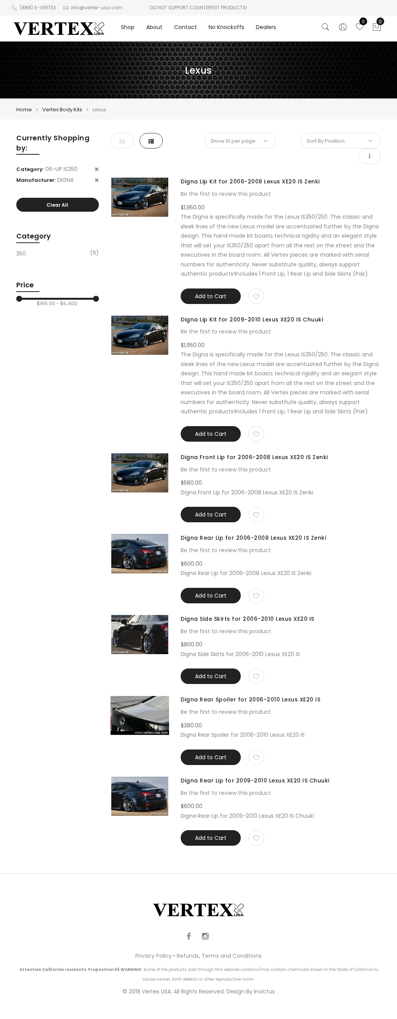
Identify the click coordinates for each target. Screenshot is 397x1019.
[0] (376, 29)
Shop (128, 27)
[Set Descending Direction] (369, 156)
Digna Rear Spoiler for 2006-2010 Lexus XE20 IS (250, 699)
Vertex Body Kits (62, 109)
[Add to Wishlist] (256, 296)
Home (24, 109)
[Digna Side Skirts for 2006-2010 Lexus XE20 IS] (139, 634)
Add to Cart (210, 296)
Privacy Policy (153, 956)
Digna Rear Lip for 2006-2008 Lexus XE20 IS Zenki (253, 538)
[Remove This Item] (97, 169)
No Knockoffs (226, 27)
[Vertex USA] (59, 28)
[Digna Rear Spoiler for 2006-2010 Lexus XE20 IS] (139, 715)
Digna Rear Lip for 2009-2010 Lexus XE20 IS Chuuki (255, 780)
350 (21, 253)
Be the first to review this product (226, 194)
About (154, 27)
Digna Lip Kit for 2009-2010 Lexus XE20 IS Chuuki (252, 319)
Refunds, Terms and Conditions (219, 956)
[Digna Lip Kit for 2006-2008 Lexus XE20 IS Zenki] (139, 197)
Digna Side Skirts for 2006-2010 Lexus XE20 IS (247, 619)
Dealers (266, 27)
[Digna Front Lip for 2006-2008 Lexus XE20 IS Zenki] (139, 472)
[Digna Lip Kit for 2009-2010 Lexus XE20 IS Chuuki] (139, 335)
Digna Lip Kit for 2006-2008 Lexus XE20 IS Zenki (250, 181)
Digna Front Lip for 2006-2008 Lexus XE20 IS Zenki (254, 457)
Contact (185, 27)
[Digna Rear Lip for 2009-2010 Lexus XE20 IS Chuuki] (139, 796)
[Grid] (122, 141)
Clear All (57, 205)
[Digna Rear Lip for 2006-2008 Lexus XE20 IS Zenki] (139, 553)
